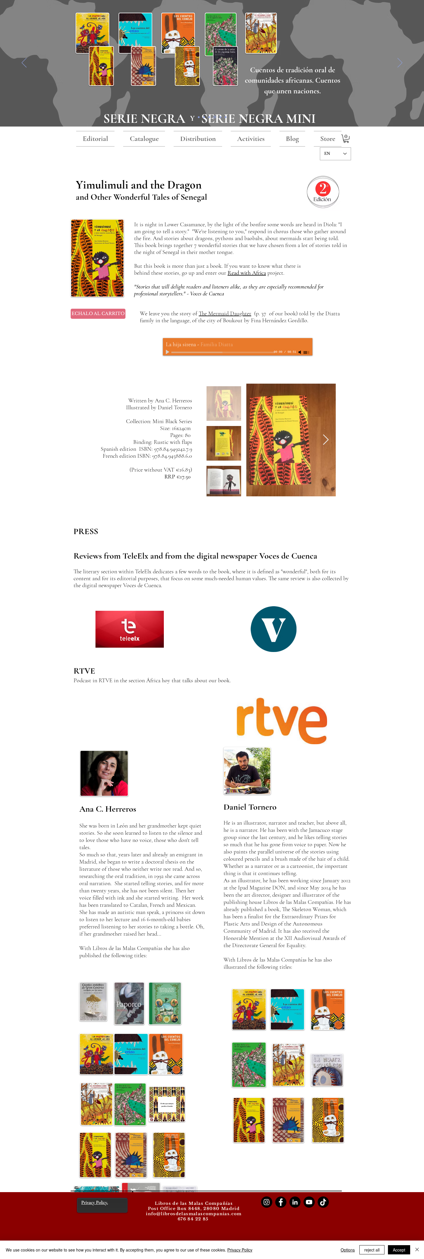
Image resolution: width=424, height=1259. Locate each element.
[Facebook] (280, 1202)
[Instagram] (266, 1202)
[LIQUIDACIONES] (225, 117)
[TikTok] (323, 1202)
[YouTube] (309, 1202)
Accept (399, 1250)
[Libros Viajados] (199, 117)
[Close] (417, 1249)
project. (275, 272)
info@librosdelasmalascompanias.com (194, 1213)
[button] (346, 139)
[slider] (306, 352)
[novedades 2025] (204, 117)
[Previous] (24, 63)
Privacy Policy (239, 1250)
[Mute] (300, 352)
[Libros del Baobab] (220, 117)
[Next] (399, 63)
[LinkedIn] (295, 1202)
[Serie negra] (214, 117)
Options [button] (348, 1250)
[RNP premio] (209, 117)
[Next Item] (325, 440)
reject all (372, 1250)
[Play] (168, 352)
